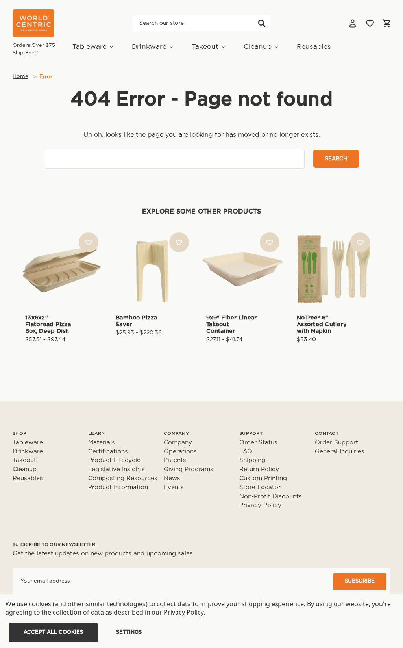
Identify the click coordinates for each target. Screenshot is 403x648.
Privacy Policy (260, 505)
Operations (180, 452)
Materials (101, 443)
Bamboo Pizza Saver (136, 321)
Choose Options (61, 281)
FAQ (245, 452)
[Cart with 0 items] (386, 23)
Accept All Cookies (53, 632)
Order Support (336, 443)
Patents (175, 460)
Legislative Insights (116, 469)
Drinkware (149, 46)
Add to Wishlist (88, 242)
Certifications (108, 452)
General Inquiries (339, 452)
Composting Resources (122, 478)
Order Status (258, 443)
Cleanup (258, 46)
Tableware (89, 46)
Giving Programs (188, 469)
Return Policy (259, 469)
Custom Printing (263, 478)
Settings (129, 632)
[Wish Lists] (370, 23)
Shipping (252, 460)
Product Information (118, 487)
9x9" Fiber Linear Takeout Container (231, 324)
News (172, 478)
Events (174, 487)
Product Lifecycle (114, 460)
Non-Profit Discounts (270, 496)
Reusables (314, 46)
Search (261, 23)
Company (178, 443)
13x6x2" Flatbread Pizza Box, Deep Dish (48, 324)
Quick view (62, 255)
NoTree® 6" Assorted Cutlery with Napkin (322, 324)
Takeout (205, 46)
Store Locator (260, 487)
